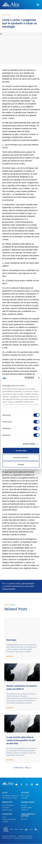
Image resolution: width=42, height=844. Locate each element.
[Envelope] (16, 784)
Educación (7, 814)
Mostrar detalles (29, 444)
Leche (4, 793)
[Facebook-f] (21, 784)
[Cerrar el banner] (39, 378)
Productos (7, 802)
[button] (38, 5)
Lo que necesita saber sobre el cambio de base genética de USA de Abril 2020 (20, 740)
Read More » (10, 656)
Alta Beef (25, 793)
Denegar (21, 464)
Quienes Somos (28, 802)
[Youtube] (37, 784)
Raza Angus (11, 640)
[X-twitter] (27, 784)
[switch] (36, 421)
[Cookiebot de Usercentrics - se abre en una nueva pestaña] (25, 378)
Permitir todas (21, 450)
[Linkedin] (32, 784)
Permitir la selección (21, 457)
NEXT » (28, 768)
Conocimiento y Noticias (28, 815)
